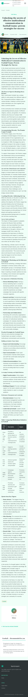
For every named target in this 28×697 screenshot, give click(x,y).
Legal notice (4, 685)
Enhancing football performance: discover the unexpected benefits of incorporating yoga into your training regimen (13, 651)
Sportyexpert (15, 666)
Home (2, 678)
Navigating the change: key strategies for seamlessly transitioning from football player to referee (13, 645)
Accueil (3, 10)
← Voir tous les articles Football (9, 626)
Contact (3, 688)
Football (7, 10)
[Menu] (25, 3)
